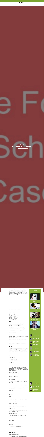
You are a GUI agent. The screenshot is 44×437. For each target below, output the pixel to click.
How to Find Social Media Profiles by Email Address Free (35, 310)
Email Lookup (20, 4)
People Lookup (15, 4)
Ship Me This (21, 2)
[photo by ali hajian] (35, 324)
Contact (33, 4)
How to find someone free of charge (36, 351)
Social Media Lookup (28, 4)
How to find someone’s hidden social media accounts (35, 329)
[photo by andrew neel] (35, 315)
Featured (24, 4)
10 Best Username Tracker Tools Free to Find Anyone (35, 301)
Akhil (20, 144)
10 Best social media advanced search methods (36, 355)
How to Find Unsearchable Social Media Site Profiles (36, 348)
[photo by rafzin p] (35, 306)
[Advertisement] (18, 304)
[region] (8, 432)
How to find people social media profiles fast (34, 319)
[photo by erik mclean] (35, 296)
